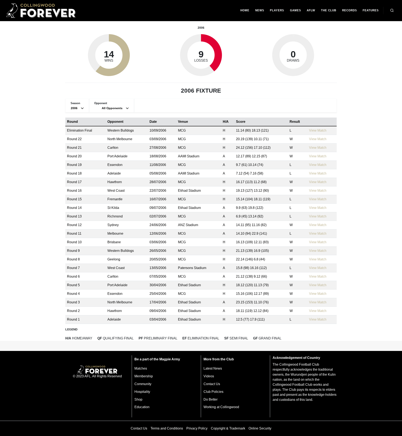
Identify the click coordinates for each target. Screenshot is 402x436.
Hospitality (142, 391)
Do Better (211, 399)
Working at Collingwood (221, 407)
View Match (317, 130)
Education (141, 407)
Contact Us (212, 384)
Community (142, 384)
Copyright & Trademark (228, 428)
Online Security (260, 428)
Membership (143, 376)
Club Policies (213, 391)
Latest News (213, 368)
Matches (140, 368)
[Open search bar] (392, 10)
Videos (209, 376)
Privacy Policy (196, 428)
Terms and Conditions (167, 428)
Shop (138, 399)
